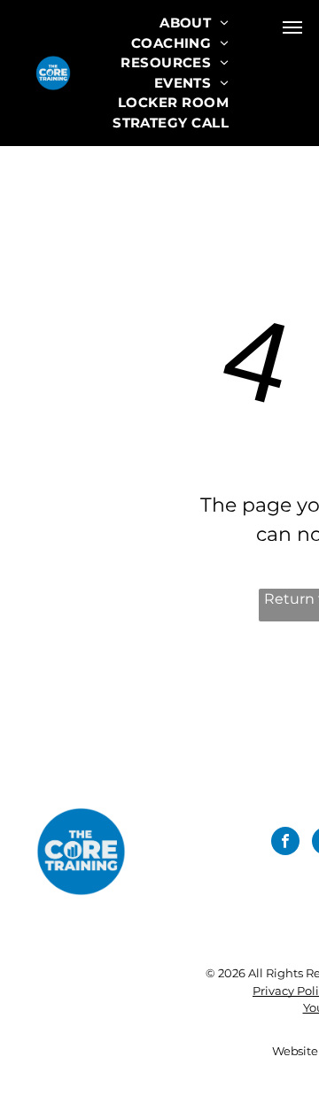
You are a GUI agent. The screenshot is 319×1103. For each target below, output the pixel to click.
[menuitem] (194, 23)
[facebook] (285, 843)
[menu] (292, 27)
